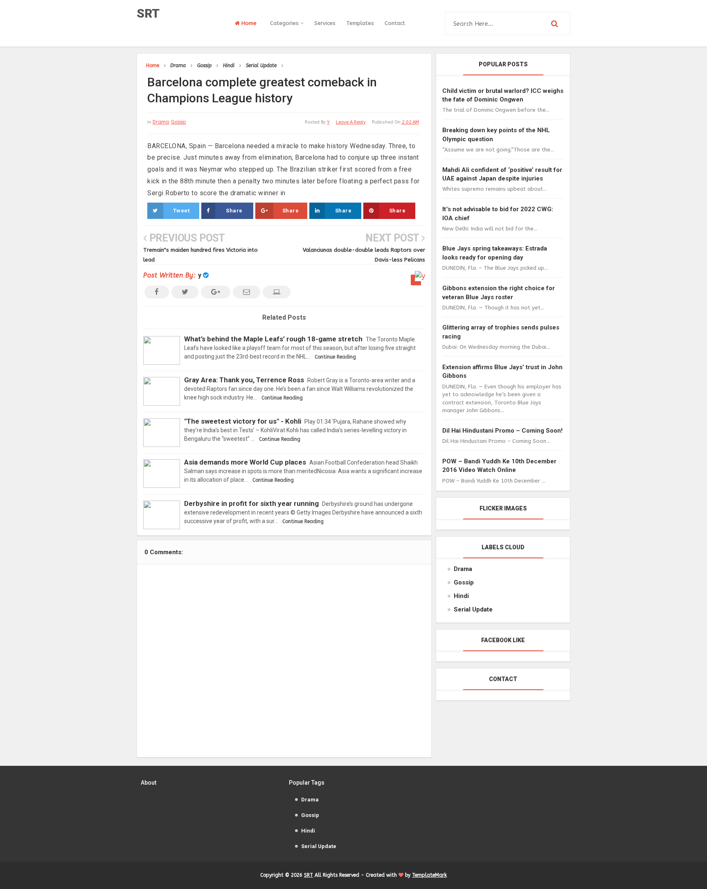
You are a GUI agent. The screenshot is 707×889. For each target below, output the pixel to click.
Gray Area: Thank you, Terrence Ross (244, 380)
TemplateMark (429, 875)
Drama (161, 122)
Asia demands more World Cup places (245, 462)
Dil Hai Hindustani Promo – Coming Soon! (502, 430)
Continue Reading (335, 357)
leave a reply (351, 122)
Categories (285, 23)
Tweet (181, 211)
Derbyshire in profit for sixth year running (251, 503)
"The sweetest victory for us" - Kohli (242, 421)
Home (248, 23)
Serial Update (473, 609)
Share (234, 211)
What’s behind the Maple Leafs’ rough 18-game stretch (273, 339)
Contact (395, 23)
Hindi (461, 596)
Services (324, 23)
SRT (148, 13)
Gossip (178, 122)
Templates (360, 23)
